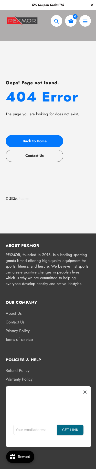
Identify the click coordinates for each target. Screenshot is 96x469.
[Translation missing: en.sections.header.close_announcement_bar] (92, 4)
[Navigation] (85, 21)
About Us (14, 313)
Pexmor (24, 198)
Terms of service (19, 339)
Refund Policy (17, 370)
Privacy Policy (18, 331)
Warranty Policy (19, 379)
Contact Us (15, 322)
